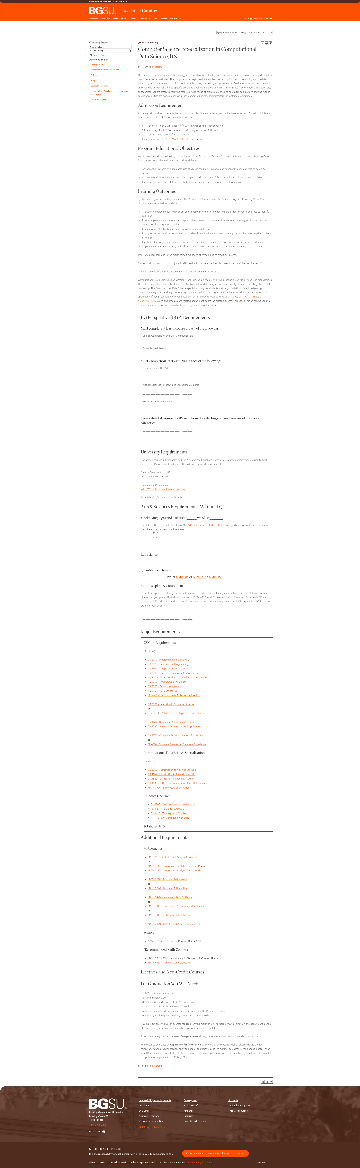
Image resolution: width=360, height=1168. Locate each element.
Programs (95, 80)
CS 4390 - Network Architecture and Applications (175, 726)
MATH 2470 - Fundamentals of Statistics (170, 897)
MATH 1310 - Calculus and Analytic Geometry (172, 857)
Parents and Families (195, 1121)
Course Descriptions (99, 86)
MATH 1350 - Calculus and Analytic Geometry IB (174, 870)
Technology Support (239, 1105)
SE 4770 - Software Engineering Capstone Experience (177, 744)
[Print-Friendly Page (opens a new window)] (266, 43)
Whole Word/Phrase (100, 55)
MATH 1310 (182, 577)
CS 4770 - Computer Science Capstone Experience (175, 735)
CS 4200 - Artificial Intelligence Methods (173, 804)
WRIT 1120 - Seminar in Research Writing (163, 489)
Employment (190, 1100)
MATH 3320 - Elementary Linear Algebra (170, 787)
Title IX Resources (238, 1110)
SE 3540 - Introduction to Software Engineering (174, 695)
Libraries (143, 18)
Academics (93, 18)
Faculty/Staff (191, 1105)
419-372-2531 (98, 1124)
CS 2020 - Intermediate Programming (168, 664)
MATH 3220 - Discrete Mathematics (167, 888)
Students (164, 18)
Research (153, 18)
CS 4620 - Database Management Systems (171, 778)
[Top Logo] (102, 10)
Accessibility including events (155, 1100)
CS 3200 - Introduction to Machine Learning (172, 769)
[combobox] (244, 32)
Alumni (134, 18)
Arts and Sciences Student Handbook (208, 525)
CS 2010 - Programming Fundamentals (168, 659)
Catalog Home (97, 64)
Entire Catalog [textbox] (96, 47)
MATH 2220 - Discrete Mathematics (167, 879)
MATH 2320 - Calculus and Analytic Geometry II (174, 924)
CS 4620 (253, 296)
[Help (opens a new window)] (271, 43)
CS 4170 (243, 296)
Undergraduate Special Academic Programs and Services (109, 93)
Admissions (105, 18)
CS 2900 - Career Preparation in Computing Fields (175, 673)
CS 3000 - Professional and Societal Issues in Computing (178, 677)
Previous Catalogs (98, 99)
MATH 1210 (183, 139)
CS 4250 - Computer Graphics (167, 808)
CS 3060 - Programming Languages (167, 681)
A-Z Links (144, 1110)
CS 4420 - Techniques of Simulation (170, 813)
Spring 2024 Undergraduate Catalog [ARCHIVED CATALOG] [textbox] (241, 33)
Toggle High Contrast (156, 1127)
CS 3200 (232, 296)
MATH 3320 (151, 300)
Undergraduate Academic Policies (105, 69)
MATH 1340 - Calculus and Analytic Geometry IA (174, 866)
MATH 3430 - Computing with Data (170, 817)
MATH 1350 (215, 577)
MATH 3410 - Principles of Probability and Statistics (176, 906)
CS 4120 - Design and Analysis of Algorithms (172, 722)
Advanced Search (98, 59)
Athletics (124, 18)
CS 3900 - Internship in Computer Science (171, 704)
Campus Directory (149, 1116)
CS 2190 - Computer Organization (166, 668)
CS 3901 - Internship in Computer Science (183, 713)
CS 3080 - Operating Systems (164, 686)
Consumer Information (151, 1121)
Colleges (94, 75)
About (115, 18)
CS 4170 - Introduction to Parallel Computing (172, 774)
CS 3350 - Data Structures (162, 690)
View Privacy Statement (200, 1162)
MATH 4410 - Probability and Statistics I (169, 915)
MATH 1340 (199, 577)
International (175, 18)
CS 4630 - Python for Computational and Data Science (177, 783)
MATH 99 (169, 139)
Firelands (189, 1110)
